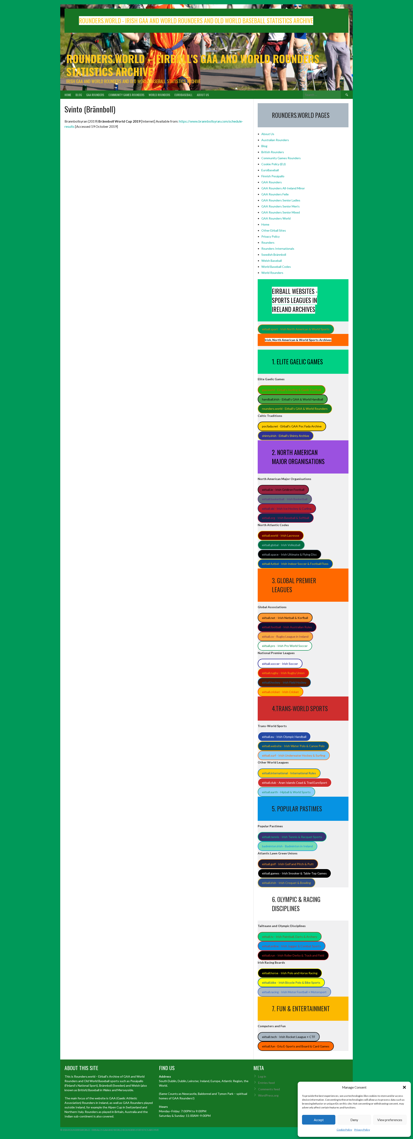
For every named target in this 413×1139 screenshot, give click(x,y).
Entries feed (266, 1082)
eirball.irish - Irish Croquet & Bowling (286, 883)
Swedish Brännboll (273, 254)
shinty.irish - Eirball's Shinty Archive (285, 436)
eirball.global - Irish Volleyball (281, 545)
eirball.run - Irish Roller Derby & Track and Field (293, 955)
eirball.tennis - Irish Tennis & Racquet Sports (292, 837)
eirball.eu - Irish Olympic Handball (284, 737)
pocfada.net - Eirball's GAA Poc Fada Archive (292, 426)
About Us (203, 94)
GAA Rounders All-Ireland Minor (283, 188)
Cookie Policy (344, 1129)
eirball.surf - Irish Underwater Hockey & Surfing (293, 755)
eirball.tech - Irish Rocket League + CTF (288, 1037)
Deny (354, 1120)
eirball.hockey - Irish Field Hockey (284, 682)
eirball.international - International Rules (289, 773)
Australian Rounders (275, 140)
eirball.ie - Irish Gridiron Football (283, 489)
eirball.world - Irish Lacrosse (280, 535)
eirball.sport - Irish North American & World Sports (296, 329)
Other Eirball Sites (273, 230)
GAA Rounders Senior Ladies (280, 200)
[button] (404, 1087)
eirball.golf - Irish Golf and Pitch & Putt (288, 864)
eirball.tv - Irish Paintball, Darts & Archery (289, 936)
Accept (319, 1120)
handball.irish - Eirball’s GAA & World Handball (292, 399)
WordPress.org (268, 1095)
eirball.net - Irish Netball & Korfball (285, 618)
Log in (262, 1076)
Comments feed (269, 1089)
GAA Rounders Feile (275, 194)
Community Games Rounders (126, 94)
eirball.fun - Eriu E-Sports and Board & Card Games (295, 1046)
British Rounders (272, 152)
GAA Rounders (95, 94)
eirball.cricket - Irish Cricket (280, 692)
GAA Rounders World (276, 218)
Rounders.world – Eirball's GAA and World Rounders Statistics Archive (192, 65)
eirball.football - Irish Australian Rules (287, 627)
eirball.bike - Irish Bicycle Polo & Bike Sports (291, 982)
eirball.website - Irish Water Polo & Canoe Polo (293, 746)
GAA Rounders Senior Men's (280, 206)
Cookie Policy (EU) (273, 164)
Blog (79, 94)
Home (68, 94)
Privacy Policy (362, 1129)
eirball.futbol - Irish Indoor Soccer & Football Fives (295, 564)
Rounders (267, 242)
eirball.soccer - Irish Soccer (280, 663)
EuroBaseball (183, 94)
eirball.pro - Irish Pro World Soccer (285, 646)
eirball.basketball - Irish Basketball (284, 499)
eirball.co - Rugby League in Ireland (285, 636)
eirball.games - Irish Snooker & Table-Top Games (294, 873)
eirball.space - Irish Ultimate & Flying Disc (289, 554)
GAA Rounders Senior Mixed (280, 212)
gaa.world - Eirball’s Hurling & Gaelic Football (291, 390)
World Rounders (159, 94)
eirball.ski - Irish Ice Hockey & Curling (286, 508)
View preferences (389, 1120)
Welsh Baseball (271, 260)
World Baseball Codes (276, 266)
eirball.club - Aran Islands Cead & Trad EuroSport (294, 782)
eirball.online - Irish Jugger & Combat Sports (291, 946)
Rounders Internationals (277, 248)
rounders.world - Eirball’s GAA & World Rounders (295, 408)
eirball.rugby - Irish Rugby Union (283, 673)
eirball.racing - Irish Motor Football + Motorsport (294, 992)
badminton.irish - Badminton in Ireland (287, 846)
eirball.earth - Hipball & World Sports (286, 792)
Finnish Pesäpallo (272, 176)
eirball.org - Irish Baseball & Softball (285, 518)
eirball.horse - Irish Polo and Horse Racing (289, 973)
